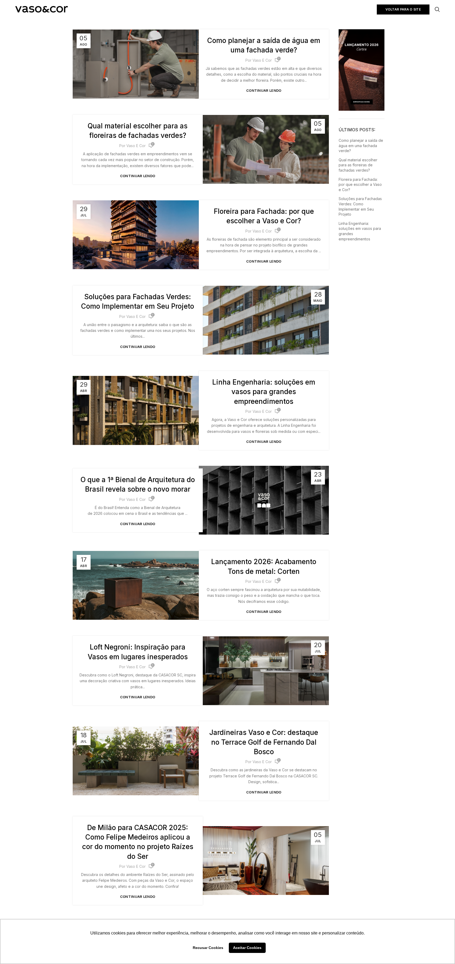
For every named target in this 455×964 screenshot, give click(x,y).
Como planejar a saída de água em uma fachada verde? (361, 145)
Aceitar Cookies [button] (247, 948)
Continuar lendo (263, 90)
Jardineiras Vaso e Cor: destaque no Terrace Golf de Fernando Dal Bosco (263, 742)
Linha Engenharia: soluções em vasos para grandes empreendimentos (263, 391)
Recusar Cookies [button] (208, 948)
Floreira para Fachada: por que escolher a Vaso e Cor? (360, 184)
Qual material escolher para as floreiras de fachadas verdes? (358, 165)
